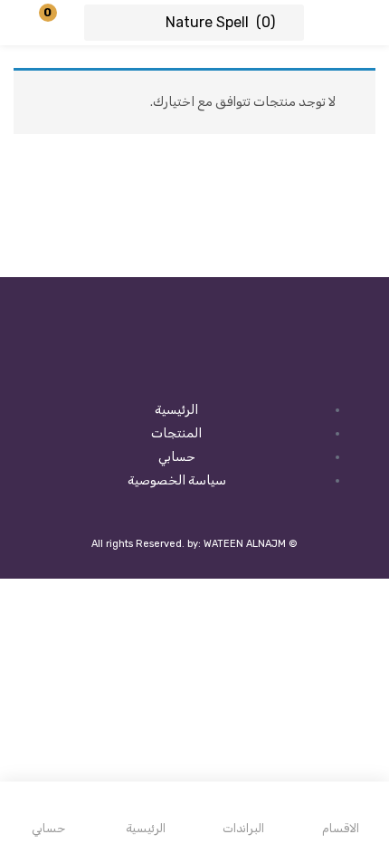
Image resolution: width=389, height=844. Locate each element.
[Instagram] (251, 367)
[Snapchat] (194, 367)
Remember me (307, 239)
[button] (58, 22)
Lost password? (60, 239)
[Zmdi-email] (137, 367)
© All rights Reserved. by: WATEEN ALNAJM (194, 544)
